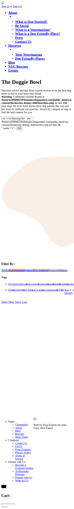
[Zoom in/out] (13, 503)
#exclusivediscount (18, 284)
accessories (35, 284)
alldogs (66, 284)
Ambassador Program (22, 473)
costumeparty (52, 289)
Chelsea (30, 289)
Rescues (19, 433)
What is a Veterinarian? (33, 29)
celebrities (20, 289)
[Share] (6, 503)
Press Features (23, 449)
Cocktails (40, 289)
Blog (11, 62)
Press (19, 37)
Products (53, 270)
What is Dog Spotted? (31, 22)
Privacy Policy (23, 452)
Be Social (22, 25)
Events (13, 70)
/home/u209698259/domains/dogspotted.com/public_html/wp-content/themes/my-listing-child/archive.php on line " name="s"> (35, 123)
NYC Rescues (18, 66)
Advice (5, 270)
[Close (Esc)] (2, 503)
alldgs (59, 284)
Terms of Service (20, 457)
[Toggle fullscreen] (9, 503)
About (12, 13)
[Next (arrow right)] (6, 506)
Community (21, 424)
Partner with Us (23, 477)
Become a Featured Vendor (24, 467)
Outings (28, 270)
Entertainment (16, 270)
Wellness (62, 270)
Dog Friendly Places (30, 58)
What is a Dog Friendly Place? (37, 33)
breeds (11, 289)
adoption (45, 284)
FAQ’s (18, 446)
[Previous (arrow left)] (2, 506)
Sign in (5, 6)
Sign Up (17, 6)
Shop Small (21, 437)
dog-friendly (68, 291)
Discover (14, 45)
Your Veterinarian (28, 54)
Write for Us (22, 480)
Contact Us (23, 41)
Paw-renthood (40, 270)
